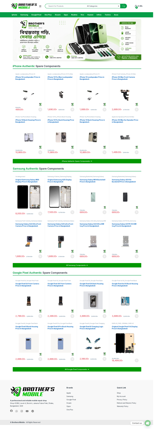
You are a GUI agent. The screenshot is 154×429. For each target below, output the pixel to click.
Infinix (99, 15)
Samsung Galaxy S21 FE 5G (120, 221)
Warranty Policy (122, 406)
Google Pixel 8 (20, 323)
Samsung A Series (53, 176)
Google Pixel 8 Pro (54, 323)
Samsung (24, 15)
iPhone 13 (96, 74)
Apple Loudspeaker (21, 74)
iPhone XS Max (131, 74)
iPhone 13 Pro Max (67, 74)
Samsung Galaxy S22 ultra (88, 221)
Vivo (82, 15)
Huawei (90, 15)
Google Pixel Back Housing (91, 281)
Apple (69, 393)
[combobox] (65, 6)
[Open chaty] (148, 423)
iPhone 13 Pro (52, 117)
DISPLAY (114, 323)
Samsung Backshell (86, 176)
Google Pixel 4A (53, 280)
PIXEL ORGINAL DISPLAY (126, 323)
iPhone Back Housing (29, 117)
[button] (15, 39)
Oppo (66, 15)
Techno (108, 15)
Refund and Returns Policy (126, 403)
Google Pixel (36, 15)
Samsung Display (65, 176)
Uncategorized (20, 176)
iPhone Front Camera (118, 74)
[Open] (40, 6)
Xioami (57, 15)
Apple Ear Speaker (118, 117)
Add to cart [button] (40, 109)
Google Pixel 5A (20, 280)
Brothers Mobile (18, 422)
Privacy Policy (122, 400)
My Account (121, 396)
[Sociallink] (11, 411)
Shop (119, 393)
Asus (116, 15)
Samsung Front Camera (23, 221)
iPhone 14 (32, 74)
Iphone (14, 15)
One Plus (48, 15)
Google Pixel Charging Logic (92, 324)
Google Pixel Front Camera (26, 281)
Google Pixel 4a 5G (118, 280)
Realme (74, 15)
